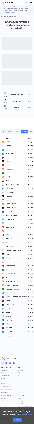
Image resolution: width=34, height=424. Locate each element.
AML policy (21, 403)
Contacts (4, 373)
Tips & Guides (5, 375)
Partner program (6, 395)
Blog (19, 398)
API (2, 401)
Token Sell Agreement (25, 406)
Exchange (21, 370)
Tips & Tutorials (22, 395)
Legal (3, 378)
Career (3, 383)
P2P (19, 373)
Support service (6, 386)
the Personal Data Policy (25, 414)
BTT (19, 375)
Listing (3, 398)
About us (4, 370)
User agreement (23, 401)
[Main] (8, 359)
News (3, 381)
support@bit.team (7, 389)
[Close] (32, 7)
